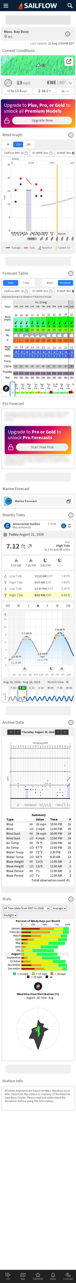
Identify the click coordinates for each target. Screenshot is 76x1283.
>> (65, 732)
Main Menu (6, 5)
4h (8, 144)
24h (28, 144)
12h (18, 144)
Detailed (65, 283)
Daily (11, 283)
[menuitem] (8, 144)
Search (70, 4)
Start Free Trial (42, 447)
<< (11, 732)
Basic (50, 283)
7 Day (26, 283)
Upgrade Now (42, 120)
